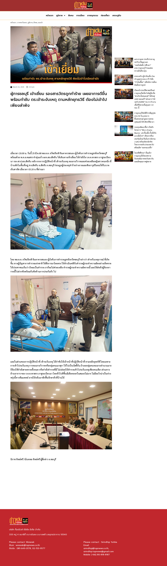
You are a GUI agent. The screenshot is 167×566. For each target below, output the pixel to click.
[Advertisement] (61, 129)
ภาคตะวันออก (22, 22)
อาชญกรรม (92, 15)
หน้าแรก (49, 15)
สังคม (70, 15)
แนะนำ (40, 22)
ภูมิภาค (59, 15)
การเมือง (80, 15)
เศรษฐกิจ (116, 15)
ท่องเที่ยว (105, 15)
